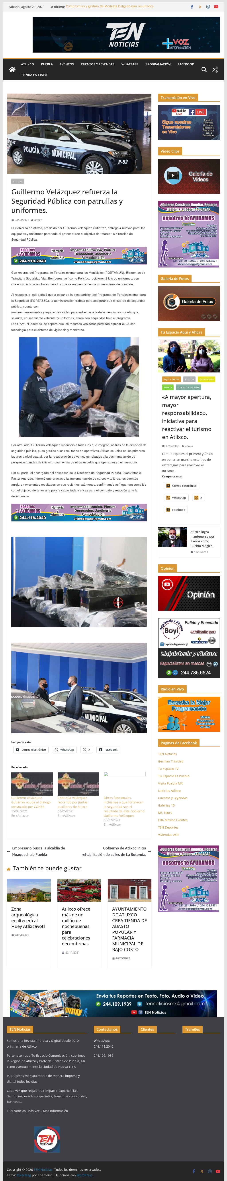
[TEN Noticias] (12, 69)
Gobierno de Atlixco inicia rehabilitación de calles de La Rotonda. (114, 851)
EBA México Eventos (173, 820)
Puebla (47, 64)
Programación (158, 64)
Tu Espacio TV (168, 769)
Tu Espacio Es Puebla (173, 776)
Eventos (67, 64)
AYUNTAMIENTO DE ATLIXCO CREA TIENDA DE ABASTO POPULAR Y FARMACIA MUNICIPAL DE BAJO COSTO (129, 929)
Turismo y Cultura (189, 387)
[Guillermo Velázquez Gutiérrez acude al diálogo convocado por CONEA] (32, 784)
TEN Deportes (168, 827)
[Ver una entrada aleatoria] (214, 69)
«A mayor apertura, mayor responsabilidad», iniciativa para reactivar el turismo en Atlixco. (186, 417)
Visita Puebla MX (170, 783)
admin (38, 220)
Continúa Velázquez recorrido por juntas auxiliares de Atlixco (73, 802)
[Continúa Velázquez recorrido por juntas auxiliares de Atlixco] (79, 784)
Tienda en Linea (34, 75)
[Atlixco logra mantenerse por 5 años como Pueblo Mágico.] (172, 542)
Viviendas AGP (168, 835)
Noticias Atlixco (169, 791)
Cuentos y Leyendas (97, 64)
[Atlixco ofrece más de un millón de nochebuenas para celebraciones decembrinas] (79, 881)
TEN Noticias (167, 754)
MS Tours (165, 813)
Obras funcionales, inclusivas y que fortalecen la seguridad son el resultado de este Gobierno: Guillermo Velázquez (124, 807)
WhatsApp (129, 64)
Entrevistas (206, 379)
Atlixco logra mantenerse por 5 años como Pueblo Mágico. (202, 539)
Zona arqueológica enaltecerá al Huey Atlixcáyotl (28, 917)
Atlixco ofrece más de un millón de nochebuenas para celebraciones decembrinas (76, 926)
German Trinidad (171, 761)
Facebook (186, 64)
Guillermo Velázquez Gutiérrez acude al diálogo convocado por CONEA (31, 802)
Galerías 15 (166, 805)
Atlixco (27, 64)
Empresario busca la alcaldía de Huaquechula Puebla (38, 851)
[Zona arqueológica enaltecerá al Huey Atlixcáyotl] (29, 881)
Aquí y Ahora (171, 379)
